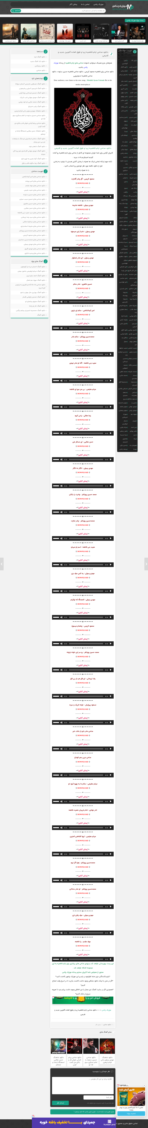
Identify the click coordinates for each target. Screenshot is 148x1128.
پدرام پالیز (124, 146)
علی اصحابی (123, 267)
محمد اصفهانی (125, 366)
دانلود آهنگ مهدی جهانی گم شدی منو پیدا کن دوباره (29, 152)
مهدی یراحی (132, 410)
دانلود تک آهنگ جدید (37, 61)
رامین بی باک (132, 196)
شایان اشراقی (123, 253)
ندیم (135, 435)
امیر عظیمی (132, 107)
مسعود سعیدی (125, 394)
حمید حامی (133, 174)
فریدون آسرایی (134, 325)
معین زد (133, 403)
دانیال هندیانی (134, 183)
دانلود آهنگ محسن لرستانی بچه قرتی (32, 93)
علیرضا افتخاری (134, 294)
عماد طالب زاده (133, 311)
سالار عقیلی (132, 221)
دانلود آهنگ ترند (39, 57)
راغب (134, 192)
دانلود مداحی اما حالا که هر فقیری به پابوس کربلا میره (30, 286)
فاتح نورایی (133, 316)
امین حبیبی (132, 117)
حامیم (125, 157)
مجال (125, 342)
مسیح (125, 399)
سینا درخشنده (123, 242)
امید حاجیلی (132, 96)
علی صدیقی (132, 278)
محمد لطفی (123, 372)
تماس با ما (85, 4)
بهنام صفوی (132, 142)
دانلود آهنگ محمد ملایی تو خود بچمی (32, 102)
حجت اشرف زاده (124, 162)
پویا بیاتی (124, 149)
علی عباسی (123, 278)
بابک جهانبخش (125, 126)
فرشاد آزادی (123, 320)
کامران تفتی (123, 324)
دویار (125, 188)
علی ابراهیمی (132, 267)
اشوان (134, 85)
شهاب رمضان (132, 256)
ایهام (125, 121)
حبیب (134, 161)
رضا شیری (124, 200)
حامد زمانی (123, 153)
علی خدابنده (132, 274)
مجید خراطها (123, 348)
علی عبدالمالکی (134, 283)
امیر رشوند (133, 100)
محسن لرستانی (125, 360)
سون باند (124, 229)
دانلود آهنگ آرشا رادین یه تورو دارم (33, 159)
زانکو (135, 218)
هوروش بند (133, 445)
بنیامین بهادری (134, 136)
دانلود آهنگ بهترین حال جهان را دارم (32, 292)
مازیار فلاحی (132, 338)
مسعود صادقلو (132, 399)
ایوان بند (133, 125)
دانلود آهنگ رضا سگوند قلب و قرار (33, 163)
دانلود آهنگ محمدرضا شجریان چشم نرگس (30, 310)
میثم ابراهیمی (125, 422)
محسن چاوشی (132, 359)
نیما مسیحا (123, 435)
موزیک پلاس (123, 7)
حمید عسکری (123, 174)
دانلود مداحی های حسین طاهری (34, 204)
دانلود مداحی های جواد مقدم (35, 186)
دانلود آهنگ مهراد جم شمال (35, 280)
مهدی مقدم (123, 407)
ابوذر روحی (124, 71)
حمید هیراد (133, 178)
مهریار (134, 421)
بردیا (125, 131)
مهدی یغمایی (123, 410)
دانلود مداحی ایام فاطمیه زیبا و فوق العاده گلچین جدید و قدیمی (83, 54)
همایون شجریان (125, 440)
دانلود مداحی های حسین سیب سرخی (32, 199)
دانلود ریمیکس (40, 66)
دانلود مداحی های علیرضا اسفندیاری (33, 226)
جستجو (17, 10)
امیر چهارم (124, 96)
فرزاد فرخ (124, 316)
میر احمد (133, 427)
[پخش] (110, 196)
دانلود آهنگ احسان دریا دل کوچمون (33, 267)
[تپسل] (53, 997)
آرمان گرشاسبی (125, 62)
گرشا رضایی (123, 334)
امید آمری (124, 89)
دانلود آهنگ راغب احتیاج (36, 106)
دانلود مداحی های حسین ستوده (34, 195)
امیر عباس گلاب (124, 101)
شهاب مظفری (123, 256)
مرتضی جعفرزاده (134, 394)
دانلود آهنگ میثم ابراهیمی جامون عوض (31, 271)
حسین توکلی (132, 167)
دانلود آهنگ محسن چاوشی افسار (34, 297)
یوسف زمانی (123, 449)
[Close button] (115, 1116)
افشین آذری (123, 85)
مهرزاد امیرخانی (125, 415)
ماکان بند (124, 338)
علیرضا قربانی (123, 306)
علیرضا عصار (132, 306)
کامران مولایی (132, 330)
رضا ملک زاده (123, 203)
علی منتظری (132, 289)
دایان (125, 182)
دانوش (125, 178)
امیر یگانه (124, 107)
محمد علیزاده (132, 372)
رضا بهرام (133, 200)
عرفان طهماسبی (125, 261)
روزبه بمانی (133, 211)
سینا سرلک (133, 246)
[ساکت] (61, 196)
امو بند (134, 89)
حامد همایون (132, 157)
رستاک (125, 196)
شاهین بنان (133, 253)
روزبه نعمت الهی (124, 212)
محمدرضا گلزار (123, 382)
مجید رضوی (132, 352)
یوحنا (134, 449)
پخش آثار (73, 4)
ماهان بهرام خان (133, 343)
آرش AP (133, 60)
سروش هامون (132, 225)
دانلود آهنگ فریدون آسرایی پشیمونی (32, 88)
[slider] (56, 196)
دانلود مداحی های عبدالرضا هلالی (34, 222)
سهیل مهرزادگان (134, 230)
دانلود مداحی (107, 1025)
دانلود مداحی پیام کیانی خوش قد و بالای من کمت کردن (29, 125)
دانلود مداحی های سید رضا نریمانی (33, 217)
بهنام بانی (124, 135)
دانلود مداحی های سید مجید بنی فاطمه (31, 213)
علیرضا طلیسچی (125, 300)
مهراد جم (133, 414)
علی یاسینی (123, 289)
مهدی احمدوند (122, 403)
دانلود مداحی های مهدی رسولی (34, 244)
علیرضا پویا (133, 299)
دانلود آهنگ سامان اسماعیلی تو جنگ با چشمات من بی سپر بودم (28, 140)
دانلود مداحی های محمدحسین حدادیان (31, 240)
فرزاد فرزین (132, 320)
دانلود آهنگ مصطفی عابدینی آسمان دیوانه (30, 84)
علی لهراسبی (123, 282)
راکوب (125, 192)
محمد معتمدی (134, 377)
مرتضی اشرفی (132, 389)
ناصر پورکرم (133, 431)
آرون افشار (124, 67)
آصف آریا (133, 71)
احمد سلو (124, 81)
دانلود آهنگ (41, 315)
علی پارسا (124, 271)
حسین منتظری (125, 169)
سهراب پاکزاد (123, 225)
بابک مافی (133, 131)
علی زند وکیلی (122, 274)
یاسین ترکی (123, 445)
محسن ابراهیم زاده (123, 353)
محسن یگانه (132, 365)
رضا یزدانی (133, 207)
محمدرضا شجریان (134, 383)
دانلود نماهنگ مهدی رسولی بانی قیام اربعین (29, 111)
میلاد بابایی (123, 427)
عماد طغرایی (123, 309)
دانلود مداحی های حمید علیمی (34, 190)
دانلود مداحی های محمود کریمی (34, 235)
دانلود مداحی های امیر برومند (35, 181)
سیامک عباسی (134, 237)
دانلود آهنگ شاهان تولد (37, 146)
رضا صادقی (133, 203)
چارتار (134, 153)
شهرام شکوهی (132, 260)
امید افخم (133, 93)
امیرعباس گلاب (134, 112)
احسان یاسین (132, 81)
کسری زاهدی (132, 334)
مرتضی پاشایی (122, 389)
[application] (83, 196)
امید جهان (124, 93)
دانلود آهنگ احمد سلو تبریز (36, 276)
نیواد (134, 439)
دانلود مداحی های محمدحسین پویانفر (32, 231)
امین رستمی (123, 117)
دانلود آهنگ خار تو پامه (37, 306)
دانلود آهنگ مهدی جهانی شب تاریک (32, 97)
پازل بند (124, 142)
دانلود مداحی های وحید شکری (35, 253)
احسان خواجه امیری (133, 76)
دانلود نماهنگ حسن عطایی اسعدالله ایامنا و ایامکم (30, 132)
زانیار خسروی (123, 218)
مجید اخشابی (132, 348)
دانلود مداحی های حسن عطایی (34, 208)
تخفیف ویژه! (131, 1114)
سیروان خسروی (125, 237)
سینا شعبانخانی (124, 247)
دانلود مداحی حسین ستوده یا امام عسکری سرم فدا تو (29, 117)
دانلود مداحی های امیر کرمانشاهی (33, 177)
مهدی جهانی (132, 407)
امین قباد (133, 121)
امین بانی (124, 111)
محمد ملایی (123, 375)
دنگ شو (133, 188)
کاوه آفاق (124, 330)
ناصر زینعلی (123, 431)
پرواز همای (133, 149)
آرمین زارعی (132, 67)
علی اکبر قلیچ (132, 271)
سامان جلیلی (123, 221)
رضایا (125, 207)
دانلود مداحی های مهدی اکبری (35, 249)
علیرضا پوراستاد (125, 294)
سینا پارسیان (132, 242)
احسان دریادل (123, 75)
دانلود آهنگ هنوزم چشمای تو (35, 301)
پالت (135, 146)
